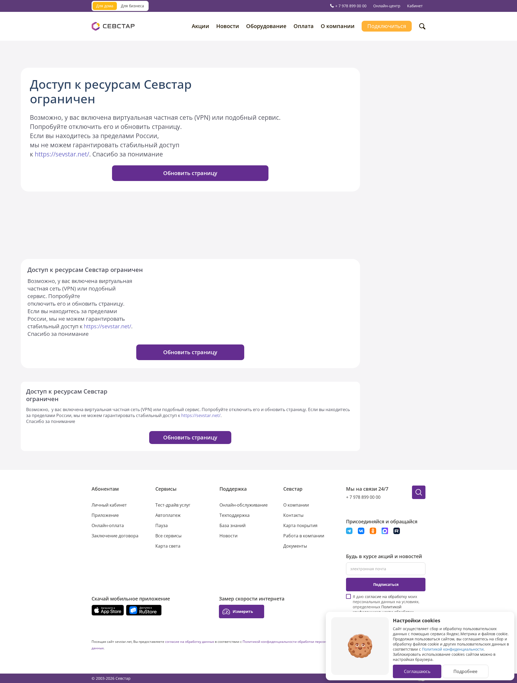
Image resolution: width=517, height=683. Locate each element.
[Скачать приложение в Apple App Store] (108, 610)
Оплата (304, 26)
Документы (295, 546)
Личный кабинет (109, 505)
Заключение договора (115, 536)
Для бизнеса (132, 5)
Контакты (293, 515)
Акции (200, 26)
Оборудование (266, 26)
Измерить (243, 611)
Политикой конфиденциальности (453, 649)
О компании (338, 26)
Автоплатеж (168, 515)
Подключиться (386, 26)
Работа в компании (303, 536)
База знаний (232, 525)
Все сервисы (168, 536)
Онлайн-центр (386, 5)
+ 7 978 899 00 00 (350, 5)
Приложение (105, 515)
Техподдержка (234, 515)
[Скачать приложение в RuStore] (144, 610)
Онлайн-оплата (108, 525)
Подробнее (465, 671)
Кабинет (415, 5)
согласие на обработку (386, 596)
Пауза (161, 525)
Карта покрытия (300, 525)
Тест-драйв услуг (172, 505)
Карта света (167, 546)
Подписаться (386, 584)
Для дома (104, 5)
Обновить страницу (190, 173)
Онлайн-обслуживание (243, 505)
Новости (227, 26)
